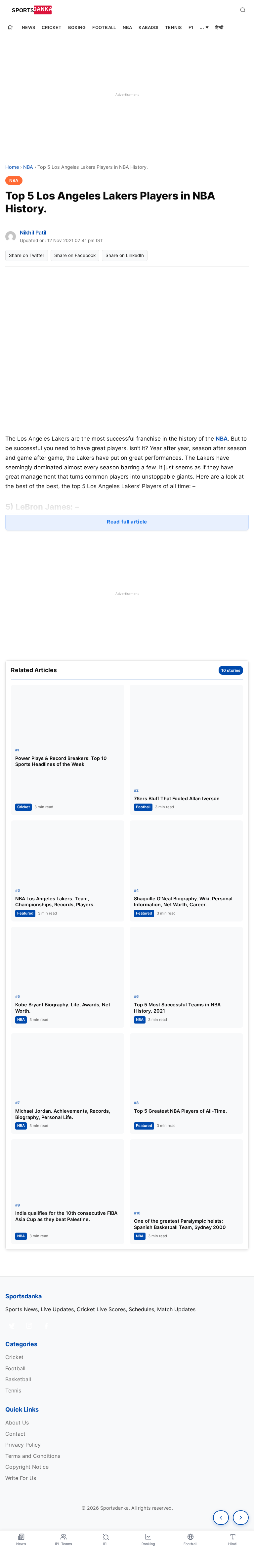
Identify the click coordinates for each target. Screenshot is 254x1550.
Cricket (52, 27)
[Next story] (241, 1517)
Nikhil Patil (33, 232)
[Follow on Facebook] (46, 1325)
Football (104, 27)
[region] (127, 94)
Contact (15, 1433)
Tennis (173, 27)
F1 (191, 27)
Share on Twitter (26, 255)
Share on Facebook (75, 255)
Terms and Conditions (32, 1456)
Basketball (18, 1379)
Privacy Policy (23, 1444)
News (28, 27)
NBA (127, 27)
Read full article (127, 522)
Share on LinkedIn (125, 255)
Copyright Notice (27, 1466)
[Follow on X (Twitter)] (12, 1325)
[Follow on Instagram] (29, 1325)
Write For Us (20, 1478)
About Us (17, 1422)
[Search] (243, 10)
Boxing (77, 27)
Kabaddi (148, 27)
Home (12, 167)
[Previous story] (221, 1517)
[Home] (10, 28)
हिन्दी (219, 27)
